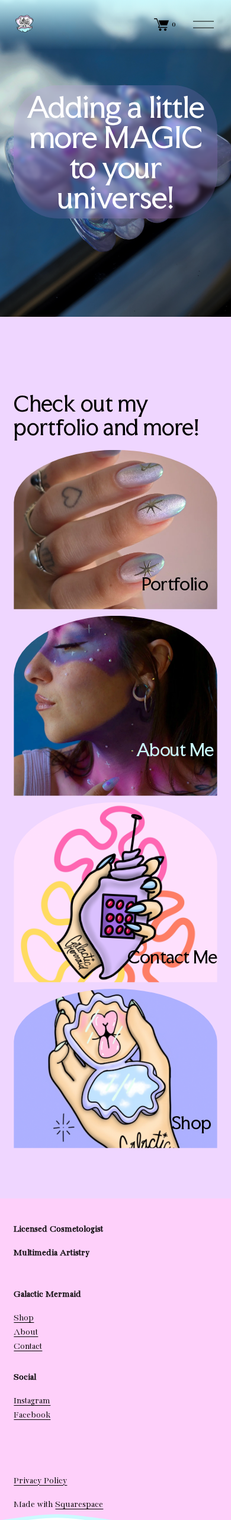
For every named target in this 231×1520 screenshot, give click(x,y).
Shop (24, 1318)
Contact (28, 1346)
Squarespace (79, 1504)
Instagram (32, 1401)
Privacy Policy (40, 1481)
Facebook (32, 1415)
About (26, 1332)
